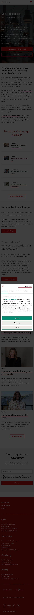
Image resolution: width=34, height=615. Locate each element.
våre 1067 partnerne (11, 299)
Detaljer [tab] (12, 291)
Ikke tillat (17, 327)
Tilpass (16, 323)
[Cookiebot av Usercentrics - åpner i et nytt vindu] (25, 286)
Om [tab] (31, 291)
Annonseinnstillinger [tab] (22, 291)
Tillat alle (17, 318)
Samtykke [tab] (4, 291)
